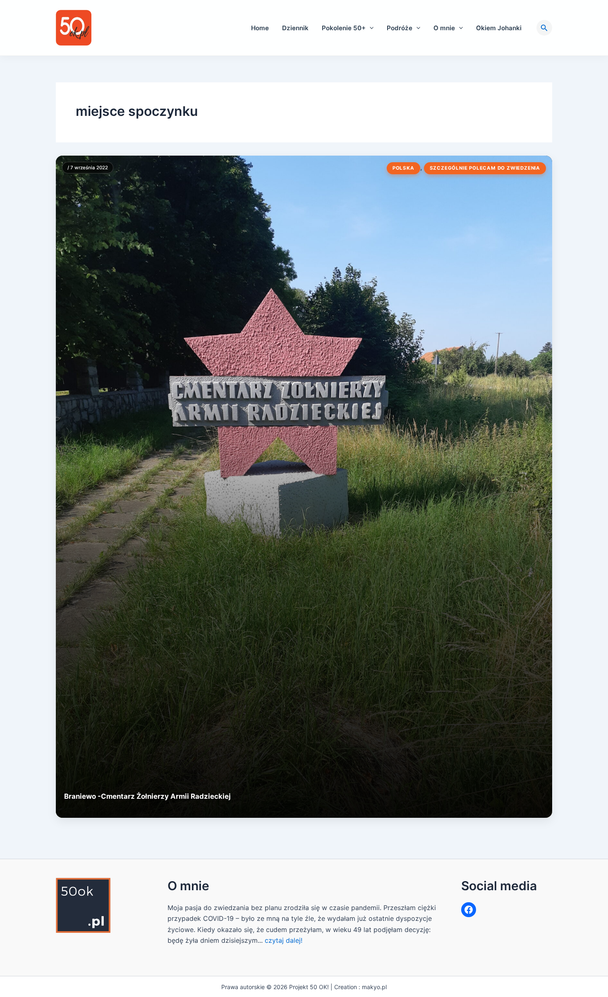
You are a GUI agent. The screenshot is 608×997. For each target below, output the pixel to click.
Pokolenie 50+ (344, 28)
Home (260, 28)
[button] (369, 28)
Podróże (399, 28)
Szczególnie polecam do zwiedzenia (485, 168)
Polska (403, 168)
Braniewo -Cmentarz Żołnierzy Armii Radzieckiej (147, 796)
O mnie (444, 28)
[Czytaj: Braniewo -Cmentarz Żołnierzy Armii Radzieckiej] (304, 487)
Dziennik (295, 28)
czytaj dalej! (283, 940)
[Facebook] (468, 909)
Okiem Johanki (499, 28)
